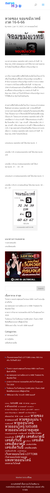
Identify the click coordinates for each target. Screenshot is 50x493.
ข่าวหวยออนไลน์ (31, 26)
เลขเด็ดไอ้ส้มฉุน (21, 451)
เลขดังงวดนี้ (35, 436)
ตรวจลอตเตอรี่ (22, 406)
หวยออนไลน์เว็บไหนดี (11, 433)
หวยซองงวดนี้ (11, 419)
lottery (7, 403)
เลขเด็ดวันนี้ (14, 447)
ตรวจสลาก (30, 406)
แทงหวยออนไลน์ (18, 460)
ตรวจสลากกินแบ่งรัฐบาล (12, 409)
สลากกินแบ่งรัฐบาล (30, 413)
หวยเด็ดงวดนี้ (22, 433)
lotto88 (14, 403)
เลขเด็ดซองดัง (10, 246)
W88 (20, 403)
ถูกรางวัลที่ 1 (29, 409)
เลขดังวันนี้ (13, 440)
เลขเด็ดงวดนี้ (15, 443)
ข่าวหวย (26, 403)
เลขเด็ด (38, 440)
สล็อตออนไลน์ (9, 416)
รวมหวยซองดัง (10, 243)
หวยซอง (37, 415)
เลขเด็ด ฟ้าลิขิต (31, 444)
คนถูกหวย (33, 403)
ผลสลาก (37, 409)
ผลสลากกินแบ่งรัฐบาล (11, 413)
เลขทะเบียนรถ (27, 441)
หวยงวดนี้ (26, 416)
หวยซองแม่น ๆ (30, 419)
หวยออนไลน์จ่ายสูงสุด (22, 429)
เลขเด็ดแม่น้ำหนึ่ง (10, 451)
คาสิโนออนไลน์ (11, 406)
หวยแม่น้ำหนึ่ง (9, 437)
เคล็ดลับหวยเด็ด (11, 343)
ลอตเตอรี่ (21, 413)
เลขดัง (20, 436)
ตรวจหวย (22, 409)
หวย (16, 416)
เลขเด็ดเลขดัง (31, 448)
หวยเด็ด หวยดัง (34, 433)
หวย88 (21, 416)
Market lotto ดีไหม (24, 477)
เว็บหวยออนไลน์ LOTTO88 (21, 454)
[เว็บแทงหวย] (23, 281)
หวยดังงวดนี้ (9, 423)
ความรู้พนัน (9, 339)
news (9, 26)
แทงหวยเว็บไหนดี (12, 463)
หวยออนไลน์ (23, 422)
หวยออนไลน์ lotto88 (21, 426)
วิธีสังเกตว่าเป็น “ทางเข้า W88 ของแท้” (19, 325)
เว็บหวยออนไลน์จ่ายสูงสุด (16, 457)
